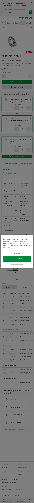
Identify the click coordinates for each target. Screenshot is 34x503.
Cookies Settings (17, 264)
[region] (17, 251)
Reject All (17, 253)
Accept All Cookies (17, 258)
